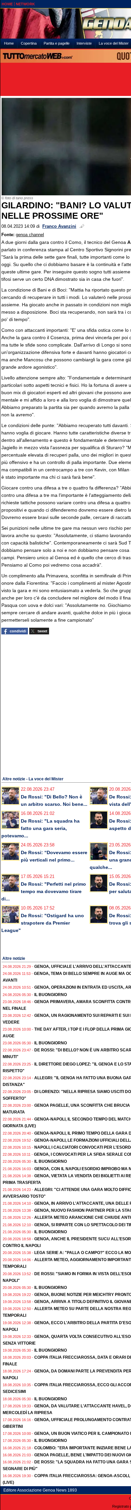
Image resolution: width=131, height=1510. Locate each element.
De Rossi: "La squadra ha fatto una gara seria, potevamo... (40, 828)
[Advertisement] (65, 704)
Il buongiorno (50, 994)
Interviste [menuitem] (84, 43)
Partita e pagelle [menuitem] (57, 43)
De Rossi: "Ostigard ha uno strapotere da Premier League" (42, 923)
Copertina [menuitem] (29, 43)
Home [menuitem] (9, 43)
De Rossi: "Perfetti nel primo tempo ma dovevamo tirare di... (43, 891)
